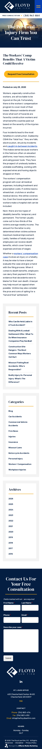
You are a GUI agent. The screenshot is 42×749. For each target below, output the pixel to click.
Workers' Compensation (20, 464)
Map (21, 701)
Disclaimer (19, 743)
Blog (11, 411)
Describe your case (13, 627)
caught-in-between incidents (22, 146)
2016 (11, 554)
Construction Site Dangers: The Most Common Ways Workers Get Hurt (20, 351)
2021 (11, 526)
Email (25, 615)
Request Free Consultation (21, 74)
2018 (11, 543)
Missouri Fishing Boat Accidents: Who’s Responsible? (19, 366)
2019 (11, 537)
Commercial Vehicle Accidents (18, 424)
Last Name (27, 603)
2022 (11, 520)
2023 (11, 515)
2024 (11, 509)
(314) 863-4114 (31, 15)
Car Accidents (15, 416)
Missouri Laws (15, 447)
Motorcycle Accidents (19, 453)
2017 (11, 548)
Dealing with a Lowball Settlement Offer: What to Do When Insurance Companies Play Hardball (21, 335)
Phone (7, 615)
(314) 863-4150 (22, 715)
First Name (9, 603)
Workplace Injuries (17, 469)
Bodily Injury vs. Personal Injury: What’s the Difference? (20, 378)
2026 (11, 498)
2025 (11, 504)
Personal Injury (16, 458)
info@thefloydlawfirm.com (23, 718)
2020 (11, 531)
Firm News (13, 431)
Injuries (12, 436)
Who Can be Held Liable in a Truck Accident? (20, 323)
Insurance (13, 442)
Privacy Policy (31, 743)
